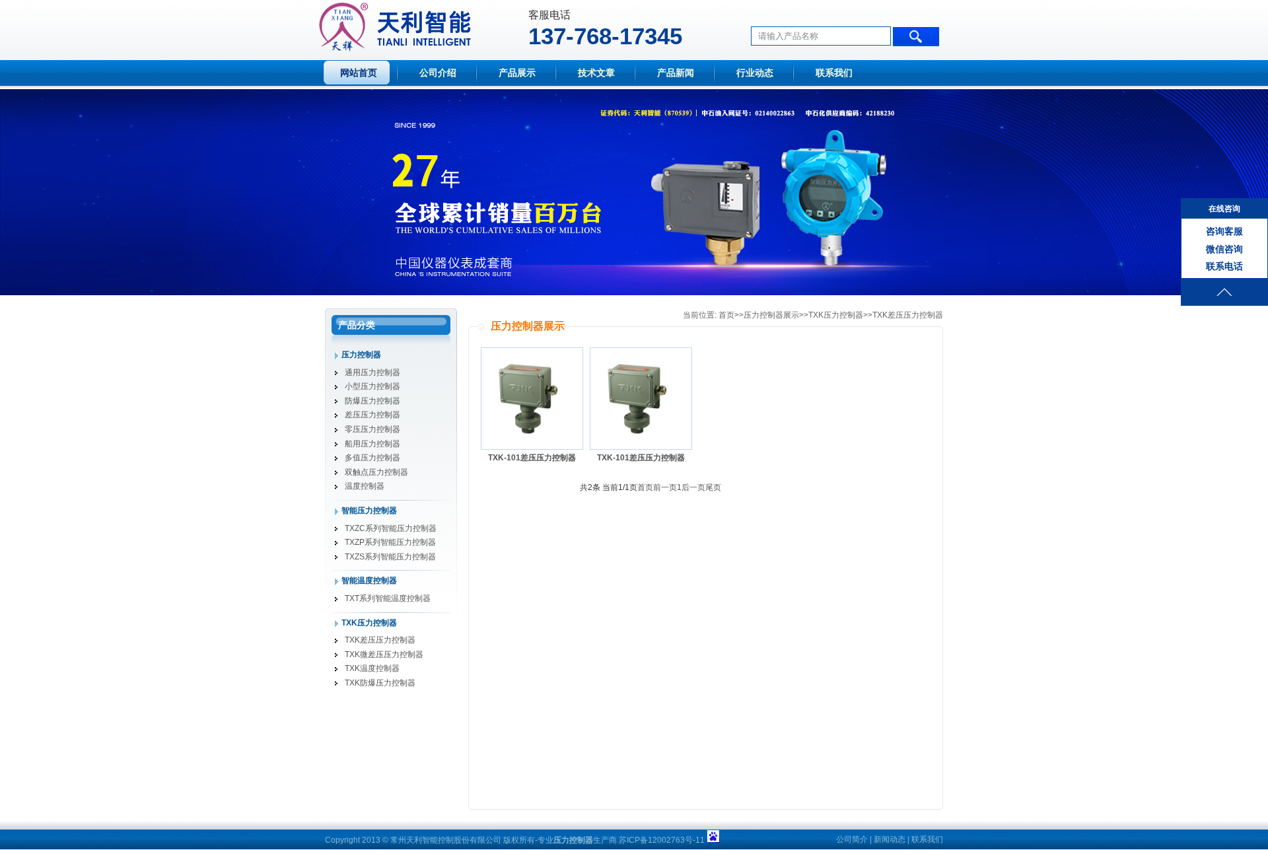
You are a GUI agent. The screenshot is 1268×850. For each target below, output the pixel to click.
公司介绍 (437, 73)
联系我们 (834, 73)
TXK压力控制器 (369, 622)
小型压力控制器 (372, 386)
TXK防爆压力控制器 (380, 683)
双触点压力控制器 (376, 472)
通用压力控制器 (372, 372)
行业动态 (754, 73)
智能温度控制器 (369, 580)
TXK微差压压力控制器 (384, 654)
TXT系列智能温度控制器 (388, 598)
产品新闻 (675, 73)
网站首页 (358, 73)
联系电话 (1224, 266)
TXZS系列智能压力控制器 (390, 556)
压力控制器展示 (771, 315)
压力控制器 (361, 354)
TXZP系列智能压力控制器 (390, 542)
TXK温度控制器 (372, 668)
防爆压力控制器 (372, 401)
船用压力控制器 (372, 443)
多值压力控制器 (372, 457)
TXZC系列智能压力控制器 (391, 528)
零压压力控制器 (372, 429)
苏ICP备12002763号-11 (662, 840)
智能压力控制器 (369, 510)
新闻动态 (889, 839)
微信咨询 (1224, 249)
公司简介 (852, 839)
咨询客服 (1224, 231)
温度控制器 (364, 486)
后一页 (693, 487)
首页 (726, 315)
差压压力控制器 (372, 414)
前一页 (665, 487)
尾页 (713, 487)
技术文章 (596, 73)
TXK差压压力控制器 (380, 640)
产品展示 (517, 73)
